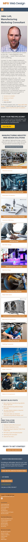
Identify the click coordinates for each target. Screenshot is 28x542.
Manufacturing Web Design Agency (12, 459)
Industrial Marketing (5, 507)
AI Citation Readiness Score (11, 427)
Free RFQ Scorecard (6, 484)
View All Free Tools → (9, 436)
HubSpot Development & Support (7, 512)
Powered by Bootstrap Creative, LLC (7, 496)
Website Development (5, 505)
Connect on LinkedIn (9, 96)
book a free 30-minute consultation (15, 108)
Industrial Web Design (5, 504)
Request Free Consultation (14, 450)
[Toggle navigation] (2, 9)
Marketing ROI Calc (4, 524)
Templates (3, 537)
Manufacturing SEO (4, 513)
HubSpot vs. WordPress (5, 534)
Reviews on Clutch (9, 98)
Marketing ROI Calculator (10, 434)
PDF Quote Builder (4, 523)
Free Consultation (6, 481)
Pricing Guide (3, 508)
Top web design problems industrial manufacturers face (13, 411)
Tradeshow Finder (4, 521)
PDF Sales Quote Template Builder (13, 432)
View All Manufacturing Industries (14, 147)
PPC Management (4, 510)
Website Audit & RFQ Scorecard (12, 425)
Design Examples (4, 536)
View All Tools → (4, 526)
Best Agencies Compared (5, 531)
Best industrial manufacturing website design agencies (14, 403)
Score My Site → (8, 126)
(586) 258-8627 (7, 102)
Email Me (6, 100)
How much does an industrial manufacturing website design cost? (13, 414)
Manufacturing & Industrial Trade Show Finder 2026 (14, 429)
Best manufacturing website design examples (13, 407)
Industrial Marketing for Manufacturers (14, 470)
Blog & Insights (4, 539)
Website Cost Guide (4, 533)
